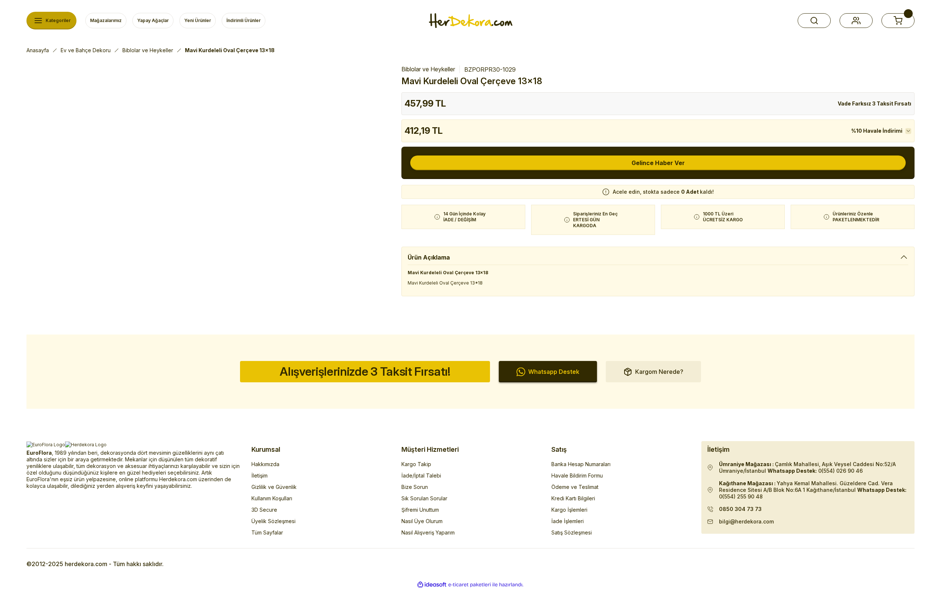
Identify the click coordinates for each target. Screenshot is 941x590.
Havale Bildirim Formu (577, 475)
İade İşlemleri (567, 521)
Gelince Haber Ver (658, 163)
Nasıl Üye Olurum (422, 521)
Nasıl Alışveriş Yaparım (428, 532)
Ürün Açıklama (429, 257)
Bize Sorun (414, 487)
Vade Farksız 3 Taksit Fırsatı (874, 103)
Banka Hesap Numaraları (581, 464)
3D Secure (264, 510)
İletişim (259, 475)
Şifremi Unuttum (420, 510)
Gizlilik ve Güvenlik (274, 487)
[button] (814, 20)
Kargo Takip (416, 464)
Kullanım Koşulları (271, 498)
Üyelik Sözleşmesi (273, 521)
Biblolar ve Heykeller (428, 69)
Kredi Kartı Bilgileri (573, 498)
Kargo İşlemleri (569, 510)
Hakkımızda (265, 464)
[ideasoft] (432, 584)
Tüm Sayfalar (267, 532)
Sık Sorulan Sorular (424, 498)
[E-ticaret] (469, 585)
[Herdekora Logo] (470, 20)
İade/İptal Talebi (421, 475)
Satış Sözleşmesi (571, 532)
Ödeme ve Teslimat (574, 487)
